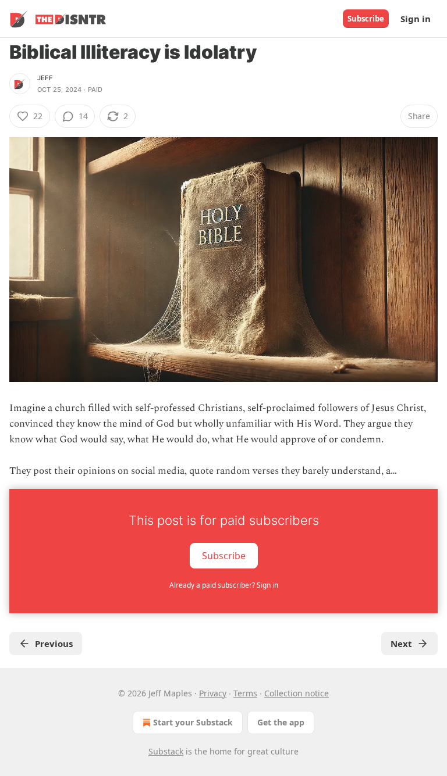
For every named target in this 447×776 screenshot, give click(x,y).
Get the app (280, 722)
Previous (54, 643)
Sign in (415, 18)
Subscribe (365, 18)
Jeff (44, 78)
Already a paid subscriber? (223, 585)
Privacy (212, 693)
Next (401, 643)
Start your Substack (193, 722)
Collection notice (296, 693)
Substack (165, 751)
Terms (245, 693)
